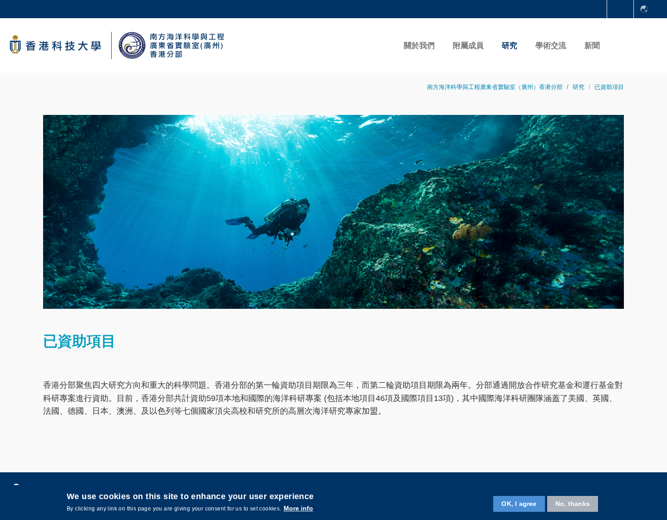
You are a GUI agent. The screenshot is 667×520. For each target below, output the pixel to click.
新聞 (592, 45)
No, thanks (572, 503)
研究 (578, 87)
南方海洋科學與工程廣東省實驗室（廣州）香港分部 (495, 87)
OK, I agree (518, 503)
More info (298, 508)
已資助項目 (609, 87)
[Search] (621, 45)
